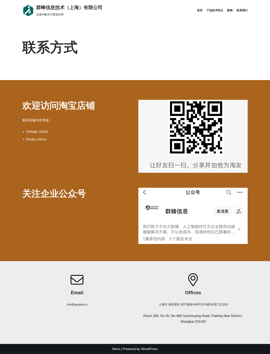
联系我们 (242, 10)
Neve (116, 349)
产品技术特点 (215, 10)
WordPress (149, 349)
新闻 (230, 10)
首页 (200, 10)
